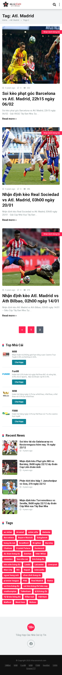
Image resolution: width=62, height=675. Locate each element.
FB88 (15, 410)
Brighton (37, 543)
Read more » (9, 118)
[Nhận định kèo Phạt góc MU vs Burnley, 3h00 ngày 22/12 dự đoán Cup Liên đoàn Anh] (9, 474)
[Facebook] (31, 643)
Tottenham (26, 591)
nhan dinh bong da (32, 575)
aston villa (33, 532)
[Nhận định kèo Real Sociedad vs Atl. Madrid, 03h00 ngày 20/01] (31, 156)
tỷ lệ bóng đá (41, 591)
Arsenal (20, 532)
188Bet (8, 665)
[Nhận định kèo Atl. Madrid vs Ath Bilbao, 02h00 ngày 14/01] (31, 257)
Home (4, 20)
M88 (14, 351)
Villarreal (29, 596)
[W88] (6, 396)
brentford (23, 543)
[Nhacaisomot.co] (12, 4)
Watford (7, 602)
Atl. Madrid (14, 20)
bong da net (9, 543)
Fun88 (15, 371)
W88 (14, 391)
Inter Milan (41, 553)
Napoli (27, 570)
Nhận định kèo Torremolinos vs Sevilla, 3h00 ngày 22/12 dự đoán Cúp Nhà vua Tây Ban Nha (38, 503)
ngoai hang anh (11, 575)
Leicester (39, 564)
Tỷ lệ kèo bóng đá (12, 596)
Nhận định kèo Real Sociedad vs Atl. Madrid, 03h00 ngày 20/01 (30, 200)
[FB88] (6, 416)
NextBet (46, 665)
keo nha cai (22, 559)
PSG (25, 580)
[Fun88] (6, 377)
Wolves (32, 602)
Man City (8, 570)
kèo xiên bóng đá (12, 564)
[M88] (6, 357)
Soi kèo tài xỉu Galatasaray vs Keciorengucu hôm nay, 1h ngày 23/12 (37, 444)
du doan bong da (12, 553)
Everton (27, 553)
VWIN (55, 665)
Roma (50, 580)
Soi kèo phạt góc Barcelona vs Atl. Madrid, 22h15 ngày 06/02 (28, 99)
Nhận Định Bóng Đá (52, 32)
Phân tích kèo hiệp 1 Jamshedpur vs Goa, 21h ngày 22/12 (38, 482)
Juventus (8, 559)
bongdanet (42, 537)
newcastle (39, 570)
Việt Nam (42, 596)
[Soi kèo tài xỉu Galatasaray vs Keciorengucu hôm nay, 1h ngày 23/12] (9, 454)
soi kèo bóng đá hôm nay (35, 586)
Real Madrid (37, 580)
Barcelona (9, 537)
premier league (11, 580)
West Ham (20, 602)
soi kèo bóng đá (11, 586)
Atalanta (46, 532)
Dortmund (39, 548)
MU (18, 570)
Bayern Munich (25, 537)
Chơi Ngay (19, 362)
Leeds (27, 564)
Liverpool (52, 564)
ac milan (8, 532)
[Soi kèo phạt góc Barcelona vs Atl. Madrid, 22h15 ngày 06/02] (31, 55)
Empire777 (31, 668)
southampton (10, 591)
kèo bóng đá (38, 559)
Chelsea (8, 548)
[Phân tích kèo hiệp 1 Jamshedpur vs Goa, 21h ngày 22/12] (9, 493)
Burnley (49, 543)
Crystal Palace (23, 548)
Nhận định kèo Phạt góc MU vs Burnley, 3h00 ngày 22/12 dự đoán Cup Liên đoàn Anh (38, 464)
